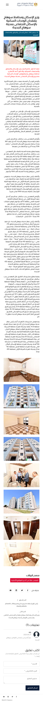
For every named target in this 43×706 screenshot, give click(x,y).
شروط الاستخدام (23, 703)
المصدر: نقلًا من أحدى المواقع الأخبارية (24, 580)
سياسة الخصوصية (36, 703)
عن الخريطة (11, 703)
